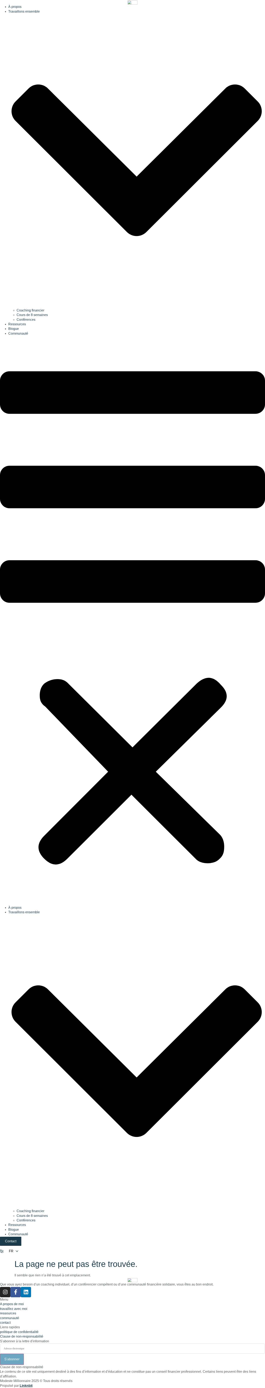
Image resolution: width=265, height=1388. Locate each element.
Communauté (18, 333)
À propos (15, 6)
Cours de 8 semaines (32, 315)
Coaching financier (30, 310)
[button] (132, 620)
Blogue (13, 328)
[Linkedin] (26, 1292)
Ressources (17, 324)
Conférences (26, 319)
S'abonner (11, 1359)
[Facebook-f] (15, 1292)
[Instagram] (5, 1292)
